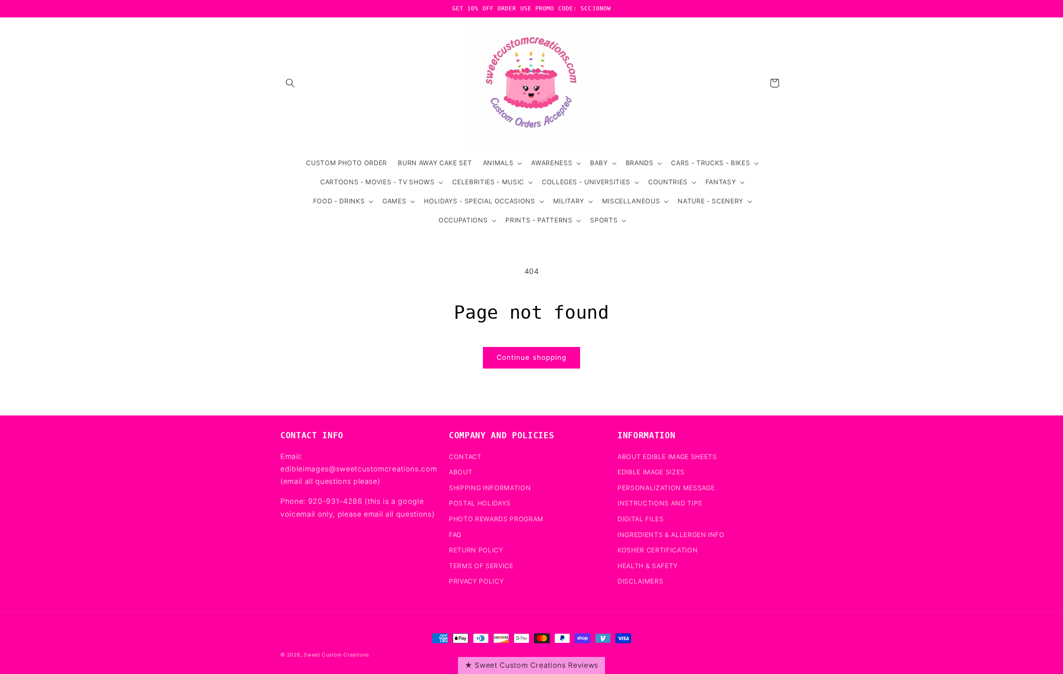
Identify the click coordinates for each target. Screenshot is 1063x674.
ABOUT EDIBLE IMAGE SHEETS (667, 457)
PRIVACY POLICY (476, 581)
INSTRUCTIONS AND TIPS (660, 503)
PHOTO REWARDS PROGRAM (496, 519)
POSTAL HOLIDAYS (480, 503)
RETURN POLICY (476, 550)
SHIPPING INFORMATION (490, 488)
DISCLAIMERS (640, 581)
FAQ (455, 535)
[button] (290, 83)
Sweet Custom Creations (336, 655)
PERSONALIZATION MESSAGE (666, 488)
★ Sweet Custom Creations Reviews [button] (531, 665)
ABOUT (460, 472)
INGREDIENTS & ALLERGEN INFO (671, 535)
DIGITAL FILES (640, 519)
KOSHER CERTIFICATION (657, 550)
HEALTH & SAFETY (647, 566)
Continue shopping (532, 357)
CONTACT (465, 457)
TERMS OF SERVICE (481, 566)
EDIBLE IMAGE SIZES (651, 472)
